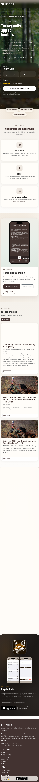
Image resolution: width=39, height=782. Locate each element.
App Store (9, 291)
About (3, 763)
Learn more (23, 708)
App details (27, 286)
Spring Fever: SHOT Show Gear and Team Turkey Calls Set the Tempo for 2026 (19, 441)
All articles (5, 319)
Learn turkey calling (7, 757)
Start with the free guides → (25, 58)
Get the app (13, 110)
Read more (7, 372)
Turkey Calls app (6, 754)
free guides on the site (19, 201)
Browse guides (12, 286)
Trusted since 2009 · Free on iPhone (14, 16)
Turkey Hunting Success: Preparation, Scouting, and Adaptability (19, 345)
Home (3, 752)
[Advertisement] (19, 550)
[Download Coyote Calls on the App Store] (8, 708)
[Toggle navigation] (35, 4)
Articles (3, 761)
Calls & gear (5, 759)
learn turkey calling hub (19, 277)
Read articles (20, 114)
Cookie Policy (5, 772)
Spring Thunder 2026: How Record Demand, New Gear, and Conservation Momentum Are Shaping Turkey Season (19, 399)
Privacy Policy (5, 770)
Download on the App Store (19, 88)
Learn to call (28, 110)
